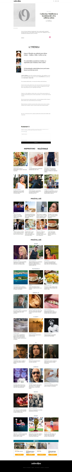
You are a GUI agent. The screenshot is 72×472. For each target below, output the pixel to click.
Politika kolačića (46, 467)
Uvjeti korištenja (28, 467)
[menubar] (56, 1)
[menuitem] (56, 1)
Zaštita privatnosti (37, 467)
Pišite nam (24, 467)
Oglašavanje (42, 467)
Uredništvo (32, 467)
